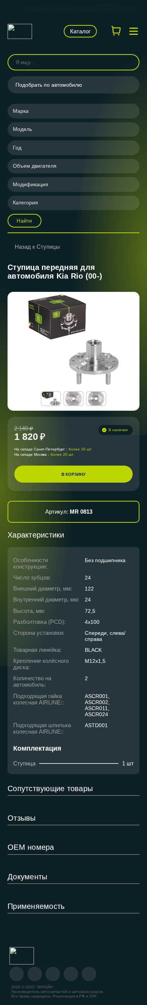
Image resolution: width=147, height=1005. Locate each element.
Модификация (30, 184)
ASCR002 (96, 702)
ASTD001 (96, 725)
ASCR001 (96, 696)
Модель (22, 129)
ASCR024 (96, 714)
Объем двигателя (35, 166)
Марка (21, 111)
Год (17, 148)
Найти (24, 221)
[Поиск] (130, 62)
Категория (25, 202)
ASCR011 (96, 708)
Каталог (80, 31)
